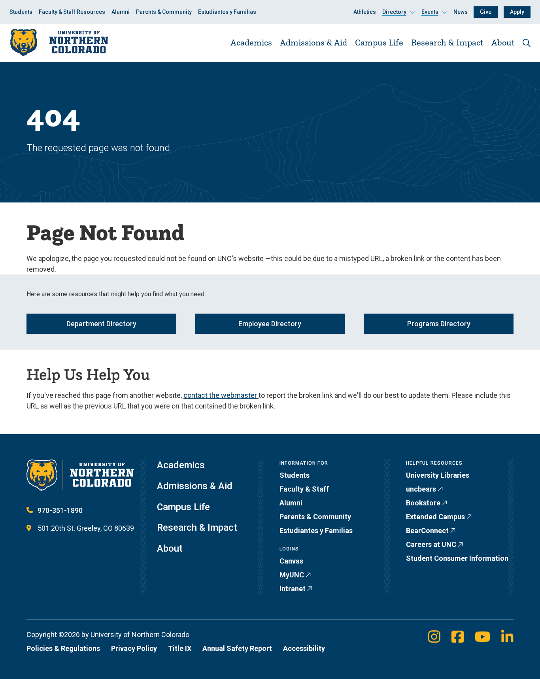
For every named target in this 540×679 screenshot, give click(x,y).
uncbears (421, 489)
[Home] (58, 42)
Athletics (364, 12)
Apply (517, 12)
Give (485, 12)
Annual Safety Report (237, 648)
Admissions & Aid (313, 42)
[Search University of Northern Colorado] (527, 43)
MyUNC (291, 575)
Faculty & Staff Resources (72, 12)
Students (20, 12)
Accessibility (304, 648)
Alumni (120, 12)
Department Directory (101, 324)
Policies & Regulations (63, 648)
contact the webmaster (221, 395)
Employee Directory (269, 324)
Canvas (291, 561)
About (503, 42)
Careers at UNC (431, 544)
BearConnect (427, 530)
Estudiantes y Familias (227, 12)
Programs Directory (438, 324)
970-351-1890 (60, 510)
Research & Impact (447, 42)
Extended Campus (435, 517)
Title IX (179, 648)
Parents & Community (164, 12)
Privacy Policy (134, 648)
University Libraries (437, 475)
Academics (251, 42)
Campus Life (379, 42)
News (460, 12)
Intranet (292, 588)
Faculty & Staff (304, 489)
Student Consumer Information (457, 558)
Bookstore (423, 503)
